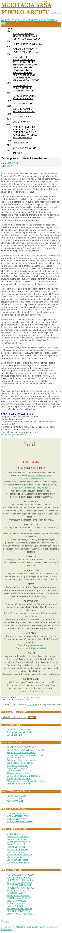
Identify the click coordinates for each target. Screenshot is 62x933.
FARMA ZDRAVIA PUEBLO (19, 877)
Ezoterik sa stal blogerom (27, 697)
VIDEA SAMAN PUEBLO (18, 816)
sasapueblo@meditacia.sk (13, 434)
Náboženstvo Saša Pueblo (19, 854)
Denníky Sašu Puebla (16, 839)
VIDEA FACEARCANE (17, 819)
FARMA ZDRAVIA (15, 801)
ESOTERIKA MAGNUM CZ (19, 898)
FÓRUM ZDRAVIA (15, 798)
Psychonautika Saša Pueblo (20, 732)
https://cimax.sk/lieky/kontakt (31, 479)
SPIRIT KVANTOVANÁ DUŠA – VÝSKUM (25, 750)
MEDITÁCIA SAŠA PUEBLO (19, 890)
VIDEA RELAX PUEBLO (17, 813)
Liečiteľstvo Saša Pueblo (18, 862)
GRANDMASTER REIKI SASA (20, 914)
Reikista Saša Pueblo (17, 847)
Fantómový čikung (15, 770)
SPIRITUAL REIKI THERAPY (19, 911)
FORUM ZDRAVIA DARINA (19, 885)
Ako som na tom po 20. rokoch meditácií (26, 781)
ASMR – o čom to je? (17, 757)
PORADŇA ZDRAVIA (16, 796)
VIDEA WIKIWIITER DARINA (20, 821)
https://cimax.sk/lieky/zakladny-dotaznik (31, 488)
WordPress (6, 929)
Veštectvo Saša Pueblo (18, 849)
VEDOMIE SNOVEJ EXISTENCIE (21, 747)
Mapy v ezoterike (15, 857)
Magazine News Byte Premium (30, 927)
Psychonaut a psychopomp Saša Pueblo (26, 755)
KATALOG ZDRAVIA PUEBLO (20, 875)
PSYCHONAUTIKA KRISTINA (20, 888)
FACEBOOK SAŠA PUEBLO (19, 908)
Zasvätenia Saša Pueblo (18, 841)
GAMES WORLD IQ (15, 906)
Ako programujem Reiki (22, 699)
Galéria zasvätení (15, 834)
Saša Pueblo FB (14, 735)
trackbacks (32, 704)
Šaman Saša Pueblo (16, 844)
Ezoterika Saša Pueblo (17, 860)
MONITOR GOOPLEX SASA (19, 882)
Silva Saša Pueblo (15, 852)
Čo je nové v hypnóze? (17, 768)
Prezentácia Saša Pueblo (19, 729)
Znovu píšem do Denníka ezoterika (23, 776)
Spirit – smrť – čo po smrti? (20, 763)
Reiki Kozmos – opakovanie (20, 783)
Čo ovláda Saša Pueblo (18, 836)
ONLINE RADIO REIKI (16, 901)
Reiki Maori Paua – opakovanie (21, 760)
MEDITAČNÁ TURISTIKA (18, 895)
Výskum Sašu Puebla (17, 765)
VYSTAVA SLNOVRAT (17, 903)
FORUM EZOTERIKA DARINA (20, 880)
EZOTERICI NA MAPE (17, 893)
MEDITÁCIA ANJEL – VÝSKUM (21, 752)
